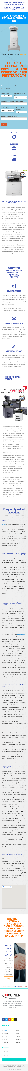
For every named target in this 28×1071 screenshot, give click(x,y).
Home (5, 1030)
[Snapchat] (12, 1019)
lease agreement (21, 634)
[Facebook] (3, 1019)
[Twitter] (6, 1019)
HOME (22, 1065)
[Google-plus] (9, 1019)
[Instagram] (15, 1019)
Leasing (4, 524)
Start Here (8, 978)
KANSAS (5, 1066)
